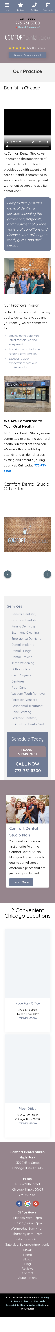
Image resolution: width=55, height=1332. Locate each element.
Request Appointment (27, 752)
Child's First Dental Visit (27, 724)
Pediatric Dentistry (24, 718)
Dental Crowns (21, 657)
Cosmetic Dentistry (24, 620)
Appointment (27, 1278)
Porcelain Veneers (24, 700)
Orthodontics (20, 669)
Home (27, 1255)
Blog (27, 1264)
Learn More (21, 882)
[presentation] (7, 574)
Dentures (17, 681)
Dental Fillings (21, 651)
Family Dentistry (23, 626)
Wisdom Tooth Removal (28, 694)
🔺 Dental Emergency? (27, 27)
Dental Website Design (33, 1305)
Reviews (27, 1268)
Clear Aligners (21, 675)
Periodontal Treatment (27, 706)
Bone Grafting (21, 712)
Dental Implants (22, 645)
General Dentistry (23, 614)
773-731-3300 (27, 23)
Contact (27, 1273)
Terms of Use (31, 1301)
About (27, 1259)
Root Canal (19, 687)
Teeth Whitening (22, 663)
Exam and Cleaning (25, 632)
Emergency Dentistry (26, 638)
